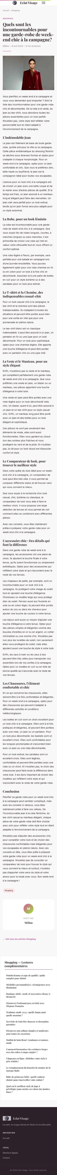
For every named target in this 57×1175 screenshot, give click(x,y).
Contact (6, 1158)
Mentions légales (10, 1153)
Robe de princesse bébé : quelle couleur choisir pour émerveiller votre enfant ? (25, 1078)
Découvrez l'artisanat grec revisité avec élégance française (25, 1004)
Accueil (6, 10)
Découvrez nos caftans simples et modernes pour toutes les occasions (27, 1032)
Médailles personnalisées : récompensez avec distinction (28, 986)
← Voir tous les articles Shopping (19, 939)
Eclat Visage (28, 3)
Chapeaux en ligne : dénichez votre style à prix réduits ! (26, 1060)
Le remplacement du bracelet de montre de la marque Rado (28, 1069)
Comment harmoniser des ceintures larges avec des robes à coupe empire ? (27, 1051)
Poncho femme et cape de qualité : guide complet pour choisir (25, 977)
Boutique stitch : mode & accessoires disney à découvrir (28, 995)
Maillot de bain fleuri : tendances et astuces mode (27, 1041)
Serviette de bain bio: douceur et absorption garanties (27, 1023)
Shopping (15, 10)
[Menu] (43, 3)
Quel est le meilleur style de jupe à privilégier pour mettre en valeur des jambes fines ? (28, 1089)
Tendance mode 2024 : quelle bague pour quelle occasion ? (26, 1014)
